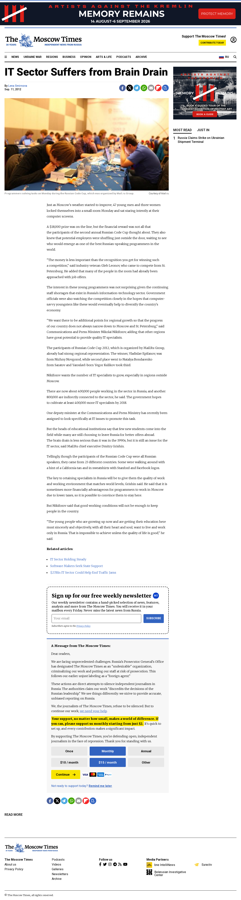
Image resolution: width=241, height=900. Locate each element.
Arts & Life (104, 57)
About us (10, 864)
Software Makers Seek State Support (76, 566)
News (15, 57)
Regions (52, 57)
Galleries (57, 869)
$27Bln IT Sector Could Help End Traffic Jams (83, 572)
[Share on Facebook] (122, 88)
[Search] (234, 57)
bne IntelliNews (164, 864)
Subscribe (153, 618)
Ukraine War (33, 57)
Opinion (85, 57)
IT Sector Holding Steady (68, 559)
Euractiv (207, 864)
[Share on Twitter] (129, 88)
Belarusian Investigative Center (170, 873)
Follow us (105, 859)
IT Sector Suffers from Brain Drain (86, 72)
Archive (141, 57)
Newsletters (60, 874)
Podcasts (123, 57)
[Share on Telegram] (136, 88)
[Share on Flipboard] (158, 88)
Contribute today (212, 42)
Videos (56, 864)
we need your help (93, 711)
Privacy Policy (83, 625)
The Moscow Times (19, 859)
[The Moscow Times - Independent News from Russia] (43, 40)
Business (69, 57)
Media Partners (157, 859)
